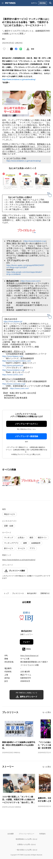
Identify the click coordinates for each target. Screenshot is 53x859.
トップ (6, 593)
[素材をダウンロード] (28, 49)
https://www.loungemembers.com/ (16, 361)
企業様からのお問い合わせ (26, 844)
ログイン (34, 3)
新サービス (8, 548)
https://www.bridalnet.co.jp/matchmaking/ (19, 79)
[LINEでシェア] (21, 49)
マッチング (8, 537)
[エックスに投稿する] (11, 49)
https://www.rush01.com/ (12, 374)
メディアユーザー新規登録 (26, 436)
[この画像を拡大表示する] (11, 481)
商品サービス (9, 514)
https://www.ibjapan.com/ (12, 356)
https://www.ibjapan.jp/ (13, 321)
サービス (21, 548)
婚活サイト (42, 537)
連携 (25, 543)
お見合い (21, 537)
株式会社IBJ (31, 593)
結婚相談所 (35, 543)
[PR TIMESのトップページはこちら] (10, 3)
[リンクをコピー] (32, 49)
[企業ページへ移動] (27, 617)
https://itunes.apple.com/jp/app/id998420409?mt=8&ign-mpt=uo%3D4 (25, 266)
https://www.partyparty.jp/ (12, 365)
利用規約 (42, 834)
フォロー (26, 642)
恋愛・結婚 (8, 526)
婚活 (31, 537)
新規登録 (42, 3)
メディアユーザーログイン (26, 424)
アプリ (32, 548)
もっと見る (46, 712)
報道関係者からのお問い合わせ (26, 839)
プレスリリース (18, 593)
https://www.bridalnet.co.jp (35, 241)
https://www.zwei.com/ (30, 281)
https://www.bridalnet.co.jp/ (13, 370)
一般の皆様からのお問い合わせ (26, 850)
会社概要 (10, 834)
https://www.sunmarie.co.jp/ (13, 384)
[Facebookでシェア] (16, 49)
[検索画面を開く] (50, 3)
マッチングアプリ (11, 543)
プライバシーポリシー (26, 834)
